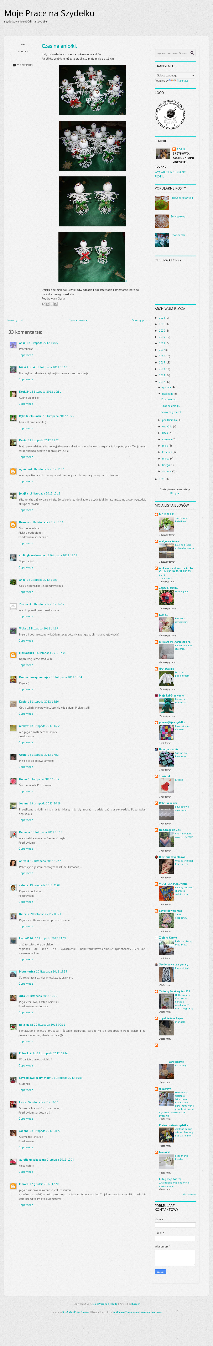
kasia (22, 1102)
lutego (166, 465)
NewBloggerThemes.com (126, 1312)
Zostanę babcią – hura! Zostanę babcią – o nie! (184, 1132)
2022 (162, 318)
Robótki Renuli (168, 803)
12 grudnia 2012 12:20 (44, 1184)
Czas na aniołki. (59, 45)
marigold (180, 1021)
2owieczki (25, 604)
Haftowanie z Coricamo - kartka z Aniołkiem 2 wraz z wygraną (184, 1001)
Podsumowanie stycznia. (183, 647)
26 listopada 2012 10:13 (67, 1078)
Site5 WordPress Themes (75, 1312)
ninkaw (23, 726)
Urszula (24, 914)
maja (165, 445)
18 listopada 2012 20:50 (46, 832)
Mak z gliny (181, 591)
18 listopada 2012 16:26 (43, 701)
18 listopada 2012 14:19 (42, 628)
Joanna (23, 803)
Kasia (23, 701)
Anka (22, 343)
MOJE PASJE (166, 514)
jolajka (23, 493)
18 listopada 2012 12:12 (44, 493)
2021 (162, 324)
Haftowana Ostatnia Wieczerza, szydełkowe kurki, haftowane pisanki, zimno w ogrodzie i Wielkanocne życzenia (176, 1104)
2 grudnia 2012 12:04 (60, 1159)
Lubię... (163, 615)
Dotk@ (24, 391)
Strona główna (78, 320)
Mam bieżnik (182, 968)
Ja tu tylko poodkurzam (182, 674)
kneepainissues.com (151, 1312)
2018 (162, 343)
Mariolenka (26, 653)
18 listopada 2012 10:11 (45, 391)
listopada (167, 394)
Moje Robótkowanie (171, 695)
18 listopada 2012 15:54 (66, 677)
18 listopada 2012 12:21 (47, 522)
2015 (162, 362)
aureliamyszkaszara (32, 1159)
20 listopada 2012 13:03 (50, 938)
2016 (162, 356)
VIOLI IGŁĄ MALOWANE (173, 884)
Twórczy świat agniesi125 (174, 991)
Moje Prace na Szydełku (49, 13)
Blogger (175, 493)
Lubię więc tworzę (170, 1179)
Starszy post (139, 320)
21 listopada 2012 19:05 (41, 996)
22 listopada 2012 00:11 (49, 1024)
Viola (22, 628)
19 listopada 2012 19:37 (45, 861)
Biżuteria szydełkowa (172, 857)
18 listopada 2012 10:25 (58, 416)
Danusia (24, 832)
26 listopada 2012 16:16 (42, 1102)
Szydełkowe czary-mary (35, 1078)
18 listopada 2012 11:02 (43, 440)
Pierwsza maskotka (180, 700)
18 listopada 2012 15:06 (50, 653)
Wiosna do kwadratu (181, 754)
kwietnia (167, 452)
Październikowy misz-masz (184, 942)
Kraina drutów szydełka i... (175, 1125)
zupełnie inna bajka (171, 1018)
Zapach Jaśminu (168, 588)
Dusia (23, 440)
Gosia (23, 755)
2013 (162, 375)
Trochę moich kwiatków (182, 519)
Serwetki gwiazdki (171, 412)
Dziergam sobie (168, 749)
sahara (23, 885)
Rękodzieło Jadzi (30, 416)
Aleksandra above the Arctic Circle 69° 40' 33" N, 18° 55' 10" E (176, 571)
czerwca (167, 439)
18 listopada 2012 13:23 (42, 580)
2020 (162, 330)
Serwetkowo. (178, 216)
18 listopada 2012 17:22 (43, 755)
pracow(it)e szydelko (172, 722)
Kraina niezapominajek (34, 677)
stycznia (167, 471)
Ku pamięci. (181, 1065)
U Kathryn (165, 1089)
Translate (182, 80)
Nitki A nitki (27, 367)
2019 (162, 337)
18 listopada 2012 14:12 (48, 604)
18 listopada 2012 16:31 (45, 726)
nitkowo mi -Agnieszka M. (175, 642)
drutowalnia (166, 669)
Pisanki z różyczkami (181, 620)
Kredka (179, 779)
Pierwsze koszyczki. (182, 198)
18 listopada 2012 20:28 (45, 803)
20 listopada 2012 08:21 (45, 914)
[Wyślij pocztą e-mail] (44, 304)
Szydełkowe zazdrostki (182, 808)
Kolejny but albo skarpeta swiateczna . (184, 891)
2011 (162, 479)
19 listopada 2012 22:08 (45, 885)
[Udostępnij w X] (52, 304)
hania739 (164, 1152)
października (169, 420)
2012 (162, 382)
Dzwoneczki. (178, 235)
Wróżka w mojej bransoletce (184, 862)
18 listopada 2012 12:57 (61, 555)
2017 (162, 350)
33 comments (24, 65)
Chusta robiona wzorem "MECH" (184, 835)
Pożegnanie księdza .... (181, 1157)
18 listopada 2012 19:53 (43, 779)
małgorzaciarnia (169, 541)
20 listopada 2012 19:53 (51, 971)
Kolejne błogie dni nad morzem (184, 546)
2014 (162, 369)
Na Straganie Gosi (170, 830)
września (167, 426)
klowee (23, 1184)
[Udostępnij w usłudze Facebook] (55, 304)
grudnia (166, 387)
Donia (23, 779)
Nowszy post (15, 320)
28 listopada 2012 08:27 (45, 1131)
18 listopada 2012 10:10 (51, 367)
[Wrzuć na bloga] (48, 304)
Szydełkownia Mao (170, 911)
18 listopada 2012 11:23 (48, 469)
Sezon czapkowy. (181, 916)
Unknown (25, 522)
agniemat (25, 469)
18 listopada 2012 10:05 (42, 343)
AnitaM (24, 861)
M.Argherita (27, 971)
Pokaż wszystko (189, 1194)
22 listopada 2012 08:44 (52, 1053)
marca (166, 458)
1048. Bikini (165, 578)
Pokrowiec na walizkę (182, 727)
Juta (22, 996)
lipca (165, 433)
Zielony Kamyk (168, 937)
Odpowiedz (26, 355)
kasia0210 (26, 938)
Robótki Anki (27, 1053)
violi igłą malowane (32, 555)
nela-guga (26, 1024)
